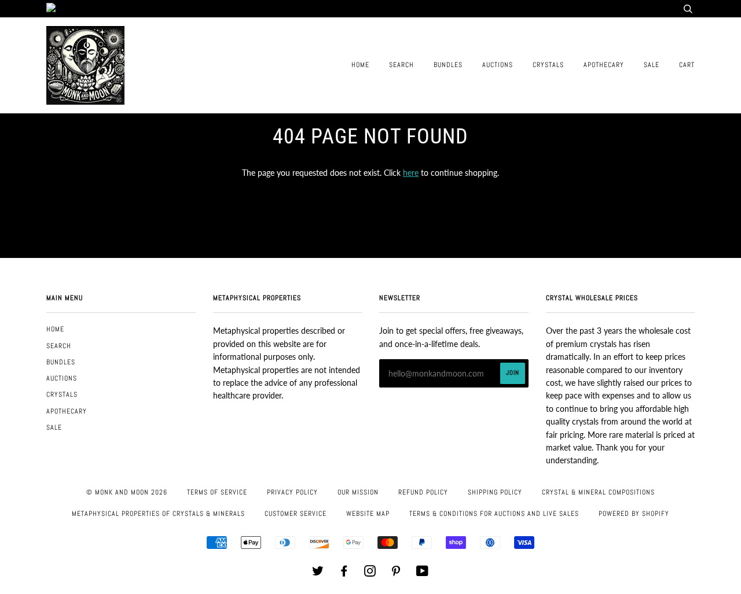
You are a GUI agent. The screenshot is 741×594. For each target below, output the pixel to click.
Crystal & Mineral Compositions (598, 492)
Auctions (497, 64)
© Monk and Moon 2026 (126, 492)
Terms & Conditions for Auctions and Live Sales (494, 513)
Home (360, 64)
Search (401, 64)
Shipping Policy (495, 492)
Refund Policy (423, 492)
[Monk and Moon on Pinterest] (396, 573)
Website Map (368, 513)
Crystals (548, 64)
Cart (687, 64)
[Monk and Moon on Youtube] (422, 573)
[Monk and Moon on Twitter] (318, 573)
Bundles (448, 64)
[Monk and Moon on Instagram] (370, 573)
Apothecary (604, 64)
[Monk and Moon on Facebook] (344, 573)
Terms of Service (217, 492)
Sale (651, 64)
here (411, 173)
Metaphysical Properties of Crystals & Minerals (158, 513)
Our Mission (358, 492)
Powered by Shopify (634, 513)
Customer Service (296, 513)
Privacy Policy (292, 492)
